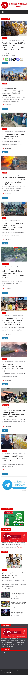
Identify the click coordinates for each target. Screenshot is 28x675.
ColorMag (3, 672)
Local (4, 218)
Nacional (4, 37)
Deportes (4, 569)
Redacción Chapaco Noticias (18, 40)
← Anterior (4, 495)
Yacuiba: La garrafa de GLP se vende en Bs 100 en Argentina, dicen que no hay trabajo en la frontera (13, 46)
